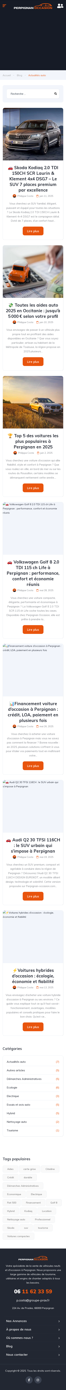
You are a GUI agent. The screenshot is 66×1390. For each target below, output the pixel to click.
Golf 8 (54, 1202)
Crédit (10, 1177)
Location (47, 1211)
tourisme (43, 1227)
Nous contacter (17, 1354)
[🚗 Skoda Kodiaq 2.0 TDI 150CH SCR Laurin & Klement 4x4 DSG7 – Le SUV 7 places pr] (33, 134)
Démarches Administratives (24, 1079)
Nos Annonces (16, 1321)
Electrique (13, 1096)
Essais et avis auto (18, 1104)
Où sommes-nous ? (19, 1338)
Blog (19, 75)
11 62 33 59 (33, 1291)
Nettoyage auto (17, 1121)
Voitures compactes (18, 1236)
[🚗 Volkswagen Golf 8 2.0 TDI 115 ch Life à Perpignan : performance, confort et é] (33, 528)
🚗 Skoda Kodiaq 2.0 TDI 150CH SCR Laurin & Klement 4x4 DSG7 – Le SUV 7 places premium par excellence (33, 179)
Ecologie (12, 1087)
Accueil (7, 75)
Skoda (10, 1227)
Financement (33, 1202)
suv (26, 1227)
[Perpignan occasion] (33, 6)
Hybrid (11, 1113)
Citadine (50, 1169)
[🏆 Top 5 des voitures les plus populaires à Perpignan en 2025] (33, 402)
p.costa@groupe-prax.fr (33, 1300)
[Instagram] (38, 1380)
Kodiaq (28, 1211)
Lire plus (33, 231)
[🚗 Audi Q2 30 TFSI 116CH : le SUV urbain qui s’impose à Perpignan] (33, 806)
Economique (14, 1194)
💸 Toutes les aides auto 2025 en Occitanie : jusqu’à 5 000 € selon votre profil (33, 310)
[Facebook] (29, 1380)
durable (28, 1177)
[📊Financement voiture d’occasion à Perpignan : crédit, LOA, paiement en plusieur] (33, 670)
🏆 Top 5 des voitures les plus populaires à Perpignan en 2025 (33, 441)
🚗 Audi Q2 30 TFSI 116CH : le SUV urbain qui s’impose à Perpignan (33, 845)
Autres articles (16, 1070)
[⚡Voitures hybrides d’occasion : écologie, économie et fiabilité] (33, 937)
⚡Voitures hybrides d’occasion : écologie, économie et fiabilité (33, 976)
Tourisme (12, 1130)
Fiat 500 (11, 1202)
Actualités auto (16, 1061)
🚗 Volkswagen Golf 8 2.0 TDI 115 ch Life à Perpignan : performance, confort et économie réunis (33, 573)
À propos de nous (18, 1329)
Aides (10, 1169)
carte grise (29, 1169)
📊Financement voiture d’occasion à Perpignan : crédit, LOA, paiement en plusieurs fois (33, 712)
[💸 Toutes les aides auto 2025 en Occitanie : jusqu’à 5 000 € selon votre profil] (33, 271)
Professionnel (42, 1219)
